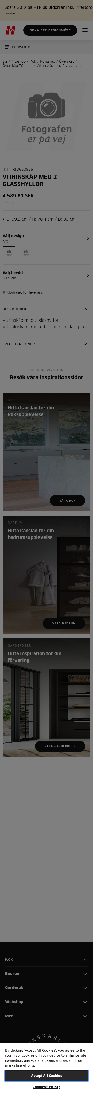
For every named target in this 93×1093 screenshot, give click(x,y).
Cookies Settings (46, 1087)
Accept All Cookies (46, 1076)
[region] (46, 1067)
